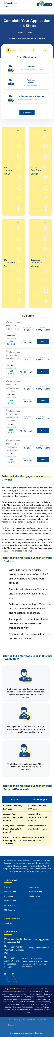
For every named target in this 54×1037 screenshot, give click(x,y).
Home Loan (8, 896)
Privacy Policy (13, 1020)
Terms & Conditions (27, 1020)
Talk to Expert (45, 5)
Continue (27, 112)
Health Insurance (35, 891)
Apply (43, 342)
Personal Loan (10, 891)
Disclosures (41, 1020)
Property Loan (9, 905)
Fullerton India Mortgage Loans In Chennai (22, 478)
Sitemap (11, 1025)
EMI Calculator (10, 910)
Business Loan (10, 901)
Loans (29, 32)
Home (20, 32)
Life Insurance (34, 896)
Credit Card (9, 923)
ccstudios (40, 1033)
